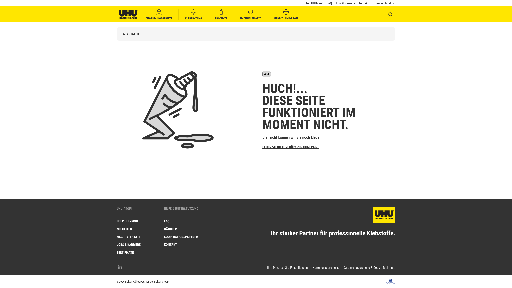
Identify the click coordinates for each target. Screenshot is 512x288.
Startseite (131, 34)
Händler (170, 229)
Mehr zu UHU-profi (286, 18)
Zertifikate (125, 252)
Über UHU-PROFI (128, 221)
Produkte (221, 18)
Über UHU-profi (314, 3)
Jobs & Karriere (345, 3)
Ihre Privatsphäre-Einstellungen (287, 268)
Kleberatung (193, 18)
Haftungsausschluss (326, 268)
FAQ (329, 3)
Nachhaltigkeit (250, 18)
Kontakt (363, 3)
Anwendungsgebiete (159, 18)
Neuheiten (124, 229)
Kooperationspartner (181, 237)
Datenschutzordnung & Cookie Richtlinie (369, 268)
